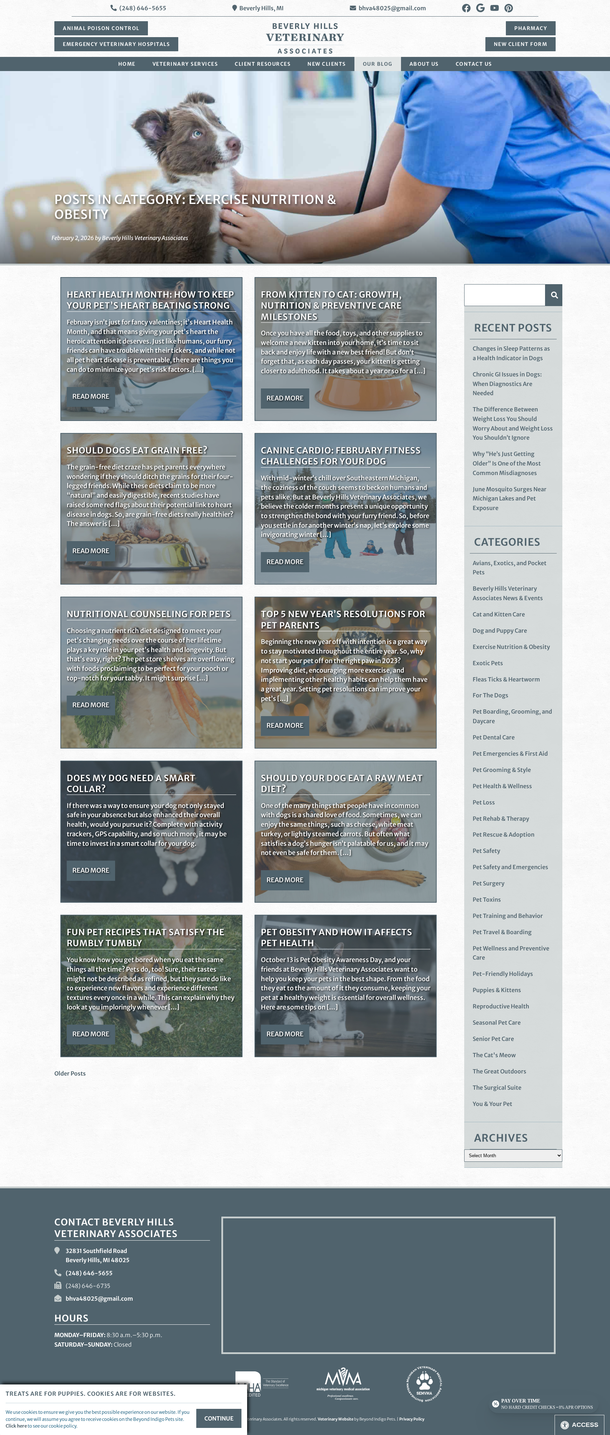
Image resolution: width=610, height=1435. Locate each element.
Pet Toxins (487, 899)
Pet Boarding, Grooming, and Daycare (512, 716)
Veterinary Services (185, 64)
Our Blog (378, 64)
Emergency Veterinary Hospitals (116, 44)
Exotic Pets (488, 663)
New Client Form (521, 44)
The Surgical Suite (497, 1087)
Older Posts (70, 1073)
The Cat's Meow (494, 1055)
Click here (16, 1426)
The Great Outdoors (499, 1071)
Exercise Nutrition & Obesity (511, 646)
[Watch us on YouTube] (494, 8)
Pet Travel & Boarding (502, 932)
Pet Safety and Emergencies (510, 867)
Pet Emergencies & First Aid (510, 753)
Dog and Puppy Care (500, 630)
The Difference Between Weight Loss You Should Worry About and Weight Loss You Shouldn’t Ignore (513, 423)
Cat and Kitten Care (499, 614)
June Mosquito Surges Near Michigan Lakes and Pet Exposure (509, 498)
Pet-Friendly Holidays (503, 973)
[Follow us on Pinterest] (508, 8)
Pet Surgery (488, 883)
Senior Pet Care (493, 1038)
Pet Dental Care (494, 737)
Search (553, 295)
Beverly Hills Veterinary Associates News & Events (508, 593)
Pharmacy (530, 28)
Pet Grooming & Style (502, 769)
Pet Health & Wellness (502, 786)
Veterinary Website (335, 1419)
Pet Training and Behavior (508, 915)
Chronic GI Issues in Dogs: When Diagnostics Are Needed (507, 384)
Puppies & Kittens (497, 990)
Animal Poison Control (101, 28)
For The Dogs (490, 695)
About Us (424, 64)
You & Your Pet (492, 1103)
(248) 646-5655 (142, 8)
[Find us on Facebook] (466, 8)
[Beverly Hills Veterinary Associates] (305, 38)
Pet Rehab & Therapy (501, 818)
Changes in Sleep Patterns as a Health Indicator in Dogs (511, 353)
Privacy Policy (411, 1419)
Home (127, 64)
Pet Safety (486, 850)
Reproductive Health (501, 1006)
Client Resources (263, 64)
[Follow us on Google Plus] (480, 8)
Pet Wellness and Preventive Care (511, 953)
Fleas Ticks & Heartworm (506, 679)
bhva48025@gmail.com (392, 8)
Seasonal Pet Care (497, 1022)
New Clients (326, 64)
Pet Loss (484, 802)
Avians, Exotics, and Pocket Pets (509, 568)
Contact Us (474, 64)
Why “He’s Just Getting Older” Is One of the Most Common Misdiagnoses (507, 463)
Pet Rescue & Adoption (503, 834)
